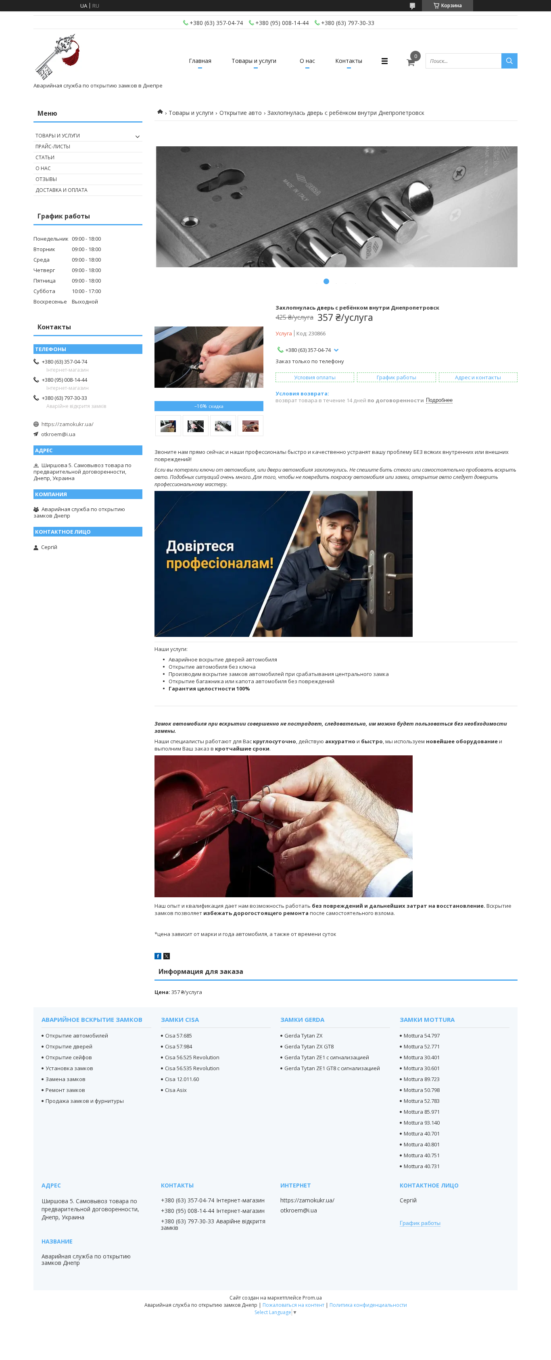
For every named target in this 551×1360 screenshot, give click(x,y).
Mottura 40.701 (422, 1133)
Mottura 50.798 (422, 1090)
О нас (307, 60)
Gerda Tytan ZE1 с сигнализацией (326, 1057)
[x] (166, 957)
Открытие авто (240, 112)
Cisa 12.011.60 (182, 1079)
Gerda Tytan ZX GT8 (309, 1046)
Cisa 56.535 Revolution (192, 1068)
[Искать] (509, 61)
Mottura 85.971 (422, 1111)
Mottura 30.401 (422, 1057)
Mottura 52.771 (422, 1046)
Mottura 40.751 (422, 1155)
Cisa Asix (176, 1090)
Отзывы (46, 179)
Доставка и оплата (61, 190)
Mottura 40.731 (422, 1166)
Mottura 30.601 (422, 1068)
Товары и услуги (254, 60)
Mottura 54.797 (422, 1035)
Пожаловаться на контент (293, 1305)
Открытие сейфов (69, 1057)
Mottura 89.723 (422, 1079)
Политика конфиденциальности (368, 1305)
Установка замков (69, 1068)
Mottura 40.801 (422, 1144)
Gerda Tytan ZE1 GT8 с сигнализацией (332, 1068)
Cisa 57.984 (178, 1046)
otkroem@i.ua (58, 434)
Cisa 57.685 (178, 1035)
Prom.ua (312, 1297)
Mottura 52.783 (422, 1100)
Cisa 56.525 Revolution (192, 1057)
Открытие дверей (69, 1046)
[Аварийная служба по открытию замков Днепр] (57, 57)
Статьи (44, 157)
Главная (200, 60)
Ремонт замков (65, 1090)
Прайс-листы (52, 146)
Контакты (348, 60)
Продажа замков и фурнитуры (85, 1100)
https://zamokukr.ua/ (68, 424)
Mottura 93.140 (422, 1122)
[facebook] (157, 957)
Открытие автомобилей (77, 1035)
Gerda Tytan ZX (303, 1035)
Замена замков (66, 1079)
